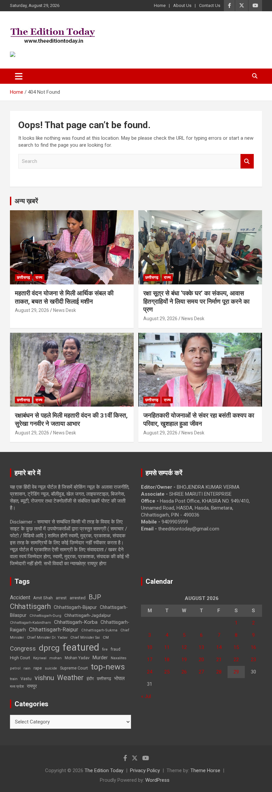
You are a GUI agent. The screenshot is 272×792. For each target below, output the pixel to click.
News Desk (64, 310)
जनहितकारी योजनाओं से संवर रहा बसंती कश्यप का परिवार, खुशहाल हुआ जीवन (198, 419)
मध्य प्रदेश (17, 686)
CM (106, 637)
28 (219, 672)
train (14, 679)
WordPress (157, 780)
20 (201, 660)
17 (149, 660)
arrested (78, 597)
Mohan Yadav (77, 658)
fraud (115, 649)
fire (104, 649)
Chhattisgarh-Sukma (99, 630)
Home (160, 5)
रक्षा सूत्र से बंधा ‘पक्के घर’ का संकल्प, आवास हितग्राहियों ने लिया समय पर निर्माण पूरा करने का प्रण (196, 301)
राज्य (38, 277)
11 (167, 647)
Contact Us (209, 5)
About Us (182, 5)
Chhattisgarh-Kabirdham (30, 622)
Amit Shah (43, 597)
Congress (23, 648)
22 (236, 660)
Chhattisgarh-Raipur (53, 629)
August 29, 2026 (32, 310)
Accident (20, 597)
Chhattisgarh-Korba (76, 622)
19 (184, 660)
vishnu (44, 678)
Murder (100, 658)
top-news (108, 666)
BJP (95, 597)
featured (81, 647)
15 (236, 647)
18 (167, 660)
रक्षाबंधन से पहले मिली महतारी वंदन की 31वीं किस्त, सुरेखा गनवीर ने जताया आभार (71, 419)
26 (184, 672)
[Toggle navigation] (19, 76)
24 (149, 672)
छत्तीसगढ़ (104, 678)
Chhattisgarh (30, 606)
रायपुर (32, 686)
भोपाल (119, 678)
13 (201, 647)
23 (253, 660)
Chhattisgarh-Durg (45, 615)
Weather (70, 677)
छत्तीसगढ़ (23, 277)
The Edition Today (104, 770)
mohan (55, 658)
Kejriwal (39, 658)
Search (247, 161)
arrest (61, 598)
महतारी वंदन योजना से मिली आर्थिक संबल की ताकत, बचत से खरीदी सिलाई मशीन (64, 297)
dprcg (49, 648)
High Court (20, 657)
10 (149, 647)
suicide (51, 668)
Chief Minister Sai (85, 637)
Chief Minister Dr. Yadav (47, 637)
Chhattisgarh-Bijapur (75, 607)
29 (236, 672)
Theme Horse (205, 770)
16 (253, 647)
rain (27, 668)
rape (38, 668)
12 (184, 647)
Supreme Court (74, 668)
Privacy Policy (145, 770)
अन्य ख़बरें (26, 201)
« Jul (146, 696)
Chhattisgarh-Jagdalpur (87, 615)
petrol (15, 668)
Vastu (26, 678)
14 (219, 647)
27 (201, 672)
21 (219, 660)
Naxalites (118, 658)
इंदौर (90, 678)
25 (167, 672)
